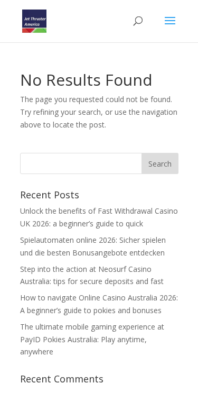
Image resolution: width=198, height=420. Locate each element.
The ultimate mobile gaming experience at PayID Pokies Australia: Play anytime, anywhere (92, 339)
